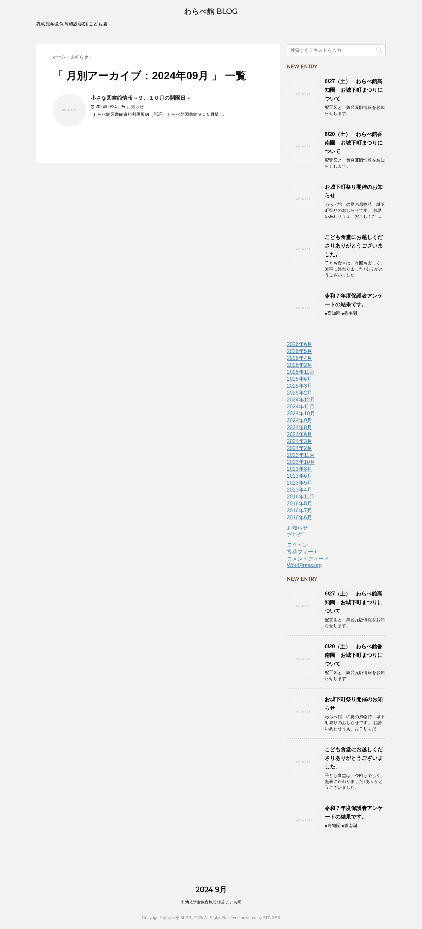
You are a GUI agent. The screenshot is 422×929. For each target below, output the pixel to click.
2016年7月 (299, 510)
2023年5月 (299, 483)
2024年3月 (299, 441)
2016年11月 (301, 496)
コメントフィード (308, 558)
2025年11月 (301, 372)
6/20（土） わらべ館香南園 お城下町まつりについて (354, 142)
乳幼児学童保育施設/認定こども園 (211, 902)
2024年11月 (301, 406)
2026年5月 (299, 351)
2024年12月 (301, 399)
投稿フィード (302, 552)
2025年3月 (299, 386)
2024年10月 (301, 413)
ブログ (295, 534)
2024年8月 (299, 427)
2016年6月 (299, 517)
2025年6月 (299, 379)
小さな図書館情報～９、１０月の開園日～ (141, 98)
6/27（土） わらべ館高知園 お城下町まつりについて (354, 90)
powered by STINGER (260, 917)
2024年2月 (299, 448)
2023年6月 (299, 476)
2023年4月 (299, 490)
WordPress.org (304, 565)
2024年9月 (299, 420)
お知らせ (135, 106)
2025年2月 (299, 393)
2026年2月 (299, 365)
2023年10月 (301, 462)
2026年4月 (299, 358)
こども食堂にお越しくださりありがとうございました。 (354, 245)
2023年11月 (301, 455)
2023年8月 (299, 469)
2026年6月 (299, 344)
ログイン (297, 545)
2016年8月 (299, 503)
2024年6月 (299, 434)
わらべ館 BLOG (211, 11)
